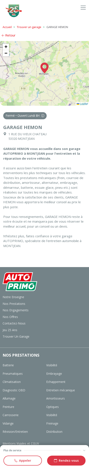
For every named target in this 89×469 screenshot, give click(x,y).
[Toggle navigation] (83, 7)
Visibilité (51, 365)
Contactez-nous (14, 323)
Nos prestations (14, 304)
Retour (10, 35)
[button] (44, 68)
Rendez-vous (69, 460)
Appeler (25, 460)
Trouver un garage (29, 27)
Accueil (7, 27)
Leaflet (83, 103)
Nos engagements (16, 310)
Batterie (8, 365)
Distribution (54, 432)
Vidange (8, 423)
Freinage (52, 423)
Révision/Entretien (15, 432)
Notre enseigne (13, 297)
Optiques (52, 407)
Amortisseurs (55, 398)
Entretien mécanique (60, 390)
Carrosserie (11, 415)
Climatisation (12, 382)
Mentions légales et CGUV (21, 443)
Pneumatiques (13, 373)
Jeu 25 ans (10, 330)
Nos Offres (10, 317)
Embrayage (54, 373)
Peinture (8, 407)
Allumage (9, 398)
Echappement (55, 382)
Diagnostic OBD (14, 390)
